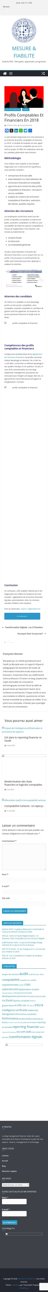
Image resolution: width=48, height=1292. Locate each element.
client (42, 974)
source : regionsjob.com (30, 609)
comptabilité (10, 980)
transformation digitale (25, 1037)
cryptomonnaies (10, 984)
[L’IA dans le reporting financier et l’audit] (24, 728)
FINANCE (25, 109)
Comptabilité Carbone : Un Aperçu (23, 806)
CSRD (27, 984)
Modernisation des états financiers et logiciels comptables (23, 783)
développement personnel (14, 996)
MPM (17, 1014)
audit (23, 973)
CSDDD (21, 985)
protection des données (15, 1022)
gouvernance (8, 1005)
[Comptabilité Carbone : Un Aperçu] (24, 800)
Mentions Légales (9, 1171)
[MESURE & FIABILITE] (5, 73)
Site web (6, 898)
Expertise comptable (21, 1001)
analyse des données (10, 974)
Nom (5, 874)
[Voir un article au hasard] (43, 73)
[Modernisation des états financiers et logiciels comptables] (24, 756)
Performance (10, 1018)
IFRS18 (39, 1005)
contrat (33, 980)
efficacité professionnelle (36, 996)
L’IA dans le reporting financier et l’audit (22, 739)
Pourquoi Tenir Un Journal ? (30, 633)
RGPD (42, 1027)
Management (8, 1014)
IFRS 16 (32, 1006)
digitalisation (24, 989)
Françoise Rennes (26, 125)
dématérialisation (7, 993)
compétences (25, 980)
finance (32, 1001)
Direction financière (12, 109)
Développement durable (23, 993)
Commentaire (9, 841)
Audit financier (34, 974)
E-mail (5, 886)
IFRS (19, 1005)
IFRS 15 (25, 1005)
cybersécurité (10, 989)
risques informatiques (9, 1032)
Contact (5, 1155)
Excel (9, 1000)
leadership (33, 1010)
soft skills (26, 1031)
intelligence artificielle (14, 1010)
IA (15, 1005)
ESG (4, 1000)
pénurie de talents (30, 1022)
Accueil (5, 1161)
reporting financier (26, 1027)
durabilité (35, 989)
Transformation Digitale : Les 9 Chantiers (24, 627)
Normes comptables (28, 1014)
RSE (18, 1032)
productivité (25, 1018)
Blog (4, 1166)
